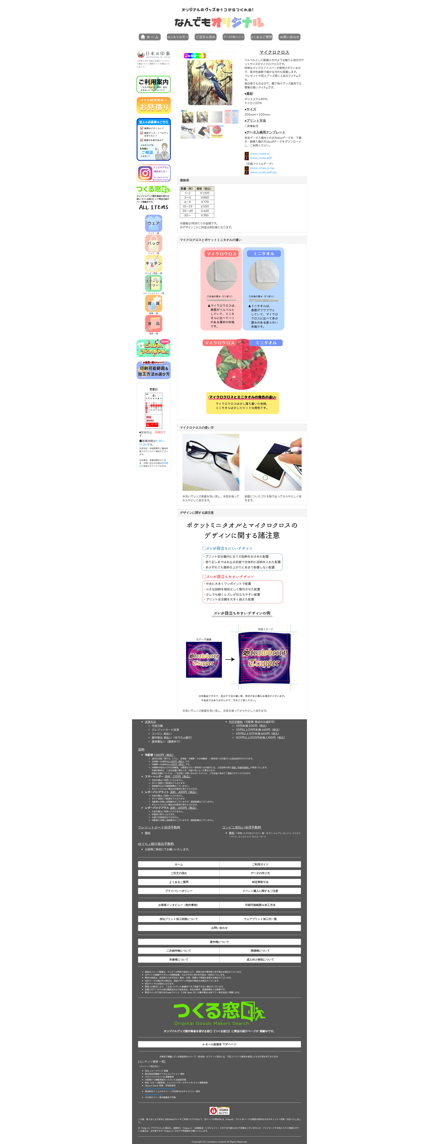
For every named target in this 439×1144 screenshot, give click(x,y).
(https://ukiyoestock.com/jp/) (160, 1088)
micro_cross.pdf (260, 158)
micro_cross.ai (259, 153)
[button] (177, 37)
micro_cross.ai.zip (261, 168)
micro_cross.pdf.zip (262, 172)
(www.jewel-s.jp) (153, 1094)
